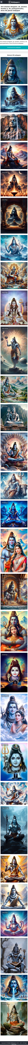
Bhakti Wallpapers (11, 1043)
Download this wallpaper (14, 47)
